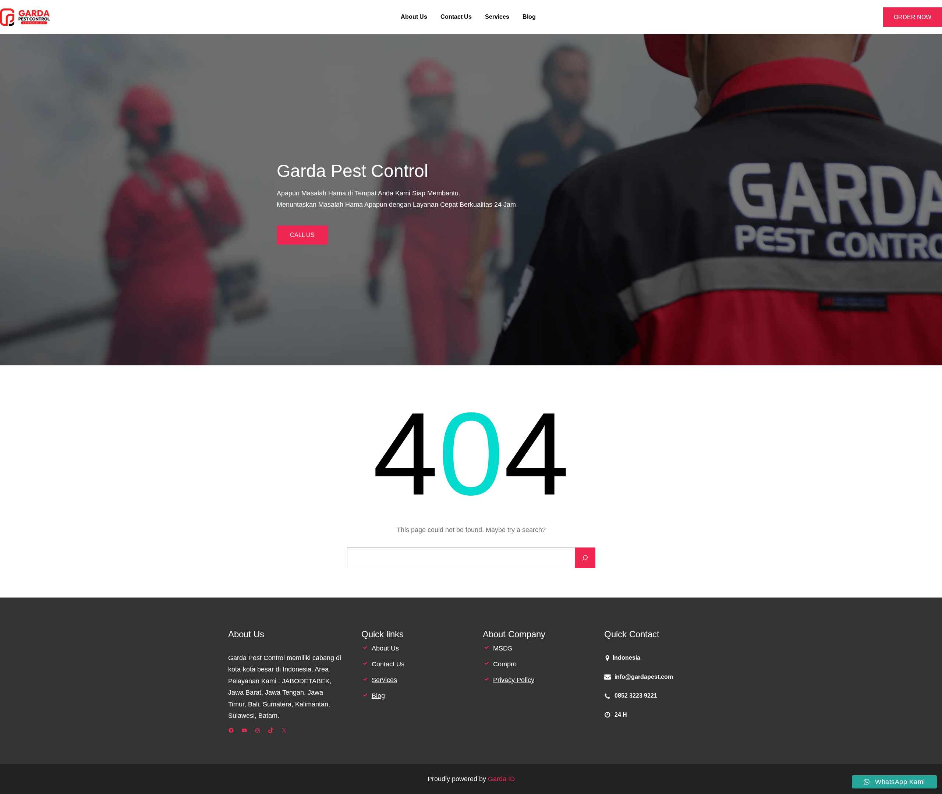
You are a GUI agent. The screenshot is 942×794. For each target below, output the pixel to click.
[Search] (585, 557)
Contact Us (388, 664)
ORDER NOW (912, 17)
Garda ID (501, 779)
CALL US (302, 235)
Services (384, 680)
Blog (378, 695)
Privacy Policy (513, 680)
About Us (385, 648)
